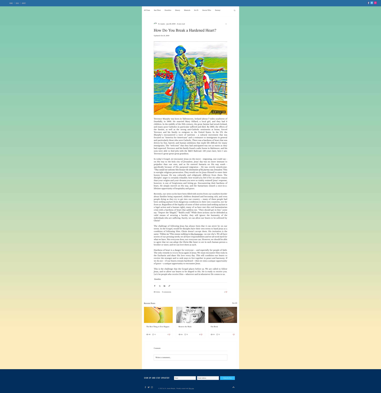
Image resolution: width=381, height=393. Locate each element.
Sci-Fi (196, 10)
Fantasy (217, 10)
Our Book (214, 326)
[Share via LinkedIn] (164, 286)
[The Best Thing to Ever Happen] (158, 315)
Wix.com (191, 388)
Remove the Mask (185, 326)
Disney (177, 10)
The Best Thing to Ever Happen (157, 326)
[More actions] (226, 24)
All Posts (147, 10)
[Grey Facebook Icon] (145, 387)
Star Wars (157, 10)
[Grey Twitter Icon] (148, 387)
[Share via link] (169, 286)
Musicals (187, 10)
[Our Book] (222, 315)
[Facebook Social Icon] (368, 2)
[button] (235, 10)
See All (234, 303)
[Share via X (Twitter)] (160, 286)
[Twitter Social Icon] (371, 2)
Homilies (168, 10)
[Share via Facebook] (155, 286)
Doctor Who (206, 10)
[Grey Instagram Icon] (152, 387)
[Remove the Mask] (190, 315)
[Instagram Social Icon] (375, 2)
